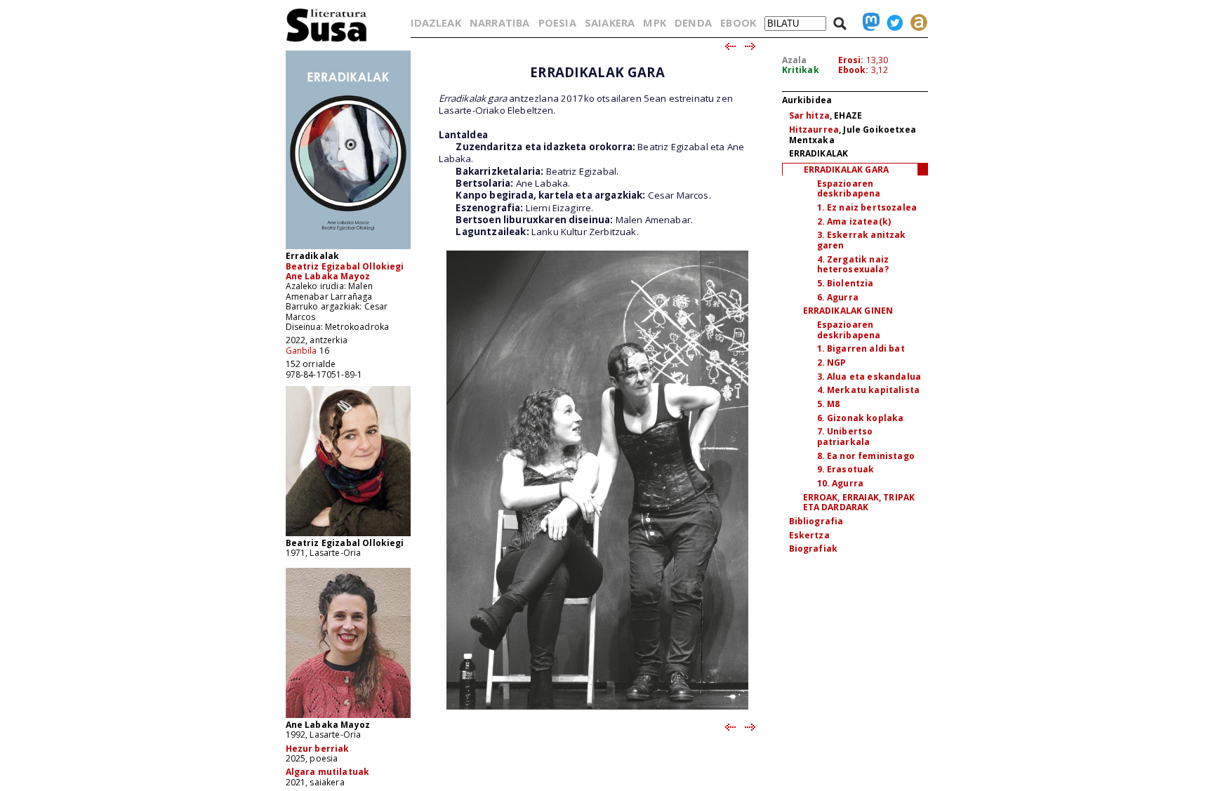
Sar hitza (809, 115)
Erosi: (851, 60)
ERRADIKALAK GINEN (848, 311)
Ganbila (301, 351)
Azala (794, 60)
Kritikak (800, 70)
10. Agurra (840, 483)
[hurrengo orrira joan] (751, 47)
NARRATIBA (499, 22)
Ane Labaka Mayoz (328, 276)
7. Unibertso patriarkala (845, 436)
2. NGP (832, 362)
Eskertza (809, 535)
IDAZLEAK (436, 22)
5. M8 (828, 404)
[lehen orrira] (327, 41)
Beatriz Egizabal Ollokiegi (345, 266)
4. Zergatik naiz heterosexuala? (853, 264)
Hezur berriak (318, 749)
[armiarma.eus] (915, 22)
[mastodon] (868, 22)
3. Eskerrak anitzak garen (861, 240)
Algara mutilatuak (328, 772)
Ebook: (853, 70)
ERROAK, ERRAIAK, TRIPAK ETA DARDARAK (859, 502)
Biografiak (813, 548)
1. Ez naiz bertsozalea (867, 207)
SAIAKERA (610, 22)
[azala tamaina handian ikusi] (348, 248)
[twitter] (891, 22)
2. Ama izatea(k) (854, 221)
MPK (654, 22)
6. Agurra (838, 297)
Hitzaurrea (814, 129)
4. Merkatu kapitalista (868, 390)
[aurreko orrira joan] (730, 47)
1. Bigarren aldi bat (861, 348)
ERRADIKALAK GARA (846, 169)
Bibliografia (816, 521)
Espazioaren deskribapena (849, 189)
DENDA (693, 22)
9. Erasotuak (846, 469)
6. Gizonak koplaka (860, 418)
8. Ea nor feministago (866, 456)
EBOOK (738, 22)
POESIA (557, 22)
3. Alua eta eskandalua (869, 377)
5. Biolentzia (845, 283)
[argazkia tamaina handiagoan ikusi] (348, 535)
